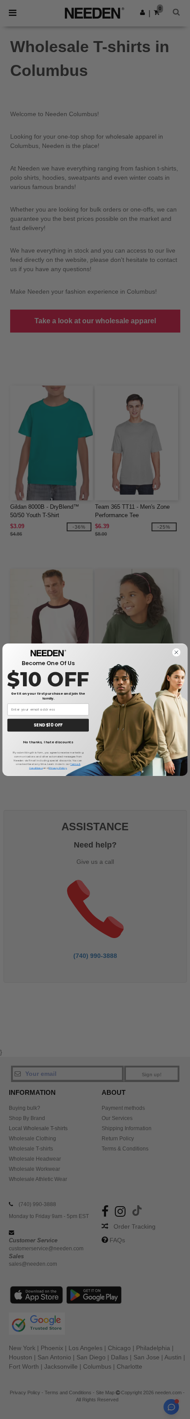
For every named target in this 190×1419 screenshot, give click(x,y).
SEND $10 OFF (48, 725)
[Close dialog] (176, 652)
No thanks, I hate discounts (48, 742)
